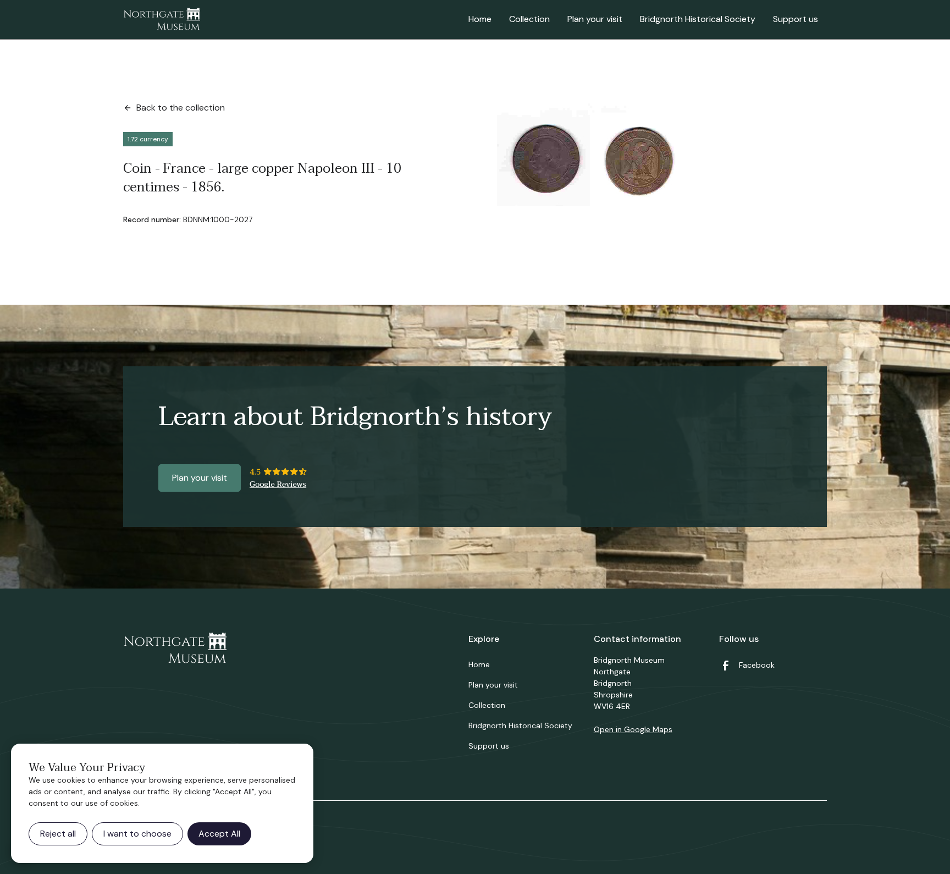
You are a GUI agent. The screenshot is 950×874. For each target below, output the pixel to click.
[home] (161, 20)
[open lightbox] (637, 153)
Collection (529, 19)
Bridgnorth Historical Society (697, 19)
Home (479, 19)
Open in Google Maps (633, 729)
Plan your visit (594, 19)
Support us (795, 19)
